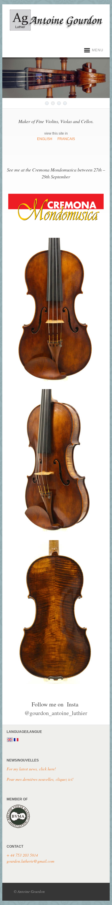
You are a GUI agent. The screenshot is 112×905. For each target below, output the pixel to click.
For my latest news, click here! (31, 769)
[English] (10, 740)
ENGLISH (44, 139)
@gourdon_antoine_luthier (55, 713)
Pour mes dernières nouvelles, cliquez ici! (40, 779)
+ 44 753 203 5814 (22, 855)
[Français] (16, 740)
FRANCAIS (66, 139)
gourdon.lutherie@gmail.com (30, 861)
